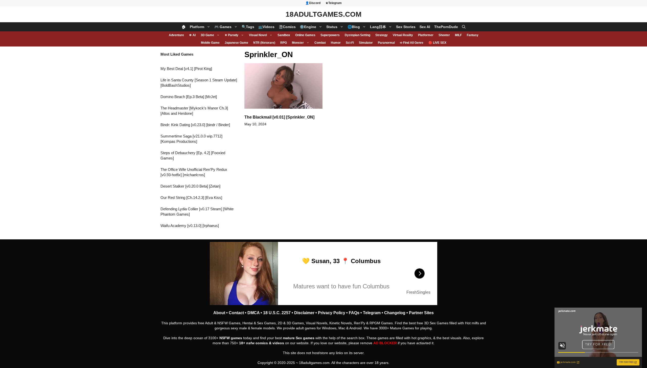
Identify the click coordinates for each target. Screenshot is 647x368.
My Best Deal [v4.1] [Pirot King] (186, 68)
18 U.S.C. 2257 (277, 313)
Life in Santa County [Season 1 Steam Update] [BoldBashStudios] (198, 82)
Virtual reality (403, 35)
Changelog (394, 313)
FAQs (354, 313)
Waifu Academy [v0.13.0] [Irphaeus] (189, 225)
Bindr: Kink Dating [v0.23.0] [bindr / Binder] (195, 125)
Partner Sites (421, 313)
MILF (458, 35)
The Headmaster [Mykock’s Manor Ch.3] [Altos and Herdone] (194, 111)
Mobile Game (210, 42)
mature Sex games (298, 338)
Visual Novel (258, 35)
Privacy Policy (331, 313)
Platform (197, 27)
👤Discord (312, 3)
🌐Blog (354, 27)
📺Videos (266, 27)
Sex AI (425, 27)
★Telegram (334, 3)
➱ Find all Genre (411, 42)
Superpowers (330, 35)
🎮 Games (223, 27)
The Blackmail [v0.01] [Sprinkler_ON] (279, 117)
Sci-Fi (350, 42)
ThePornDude (446, 27)
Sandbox (284, 35)
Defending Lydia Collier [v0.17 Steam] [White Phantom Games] (197, 211)
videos (278, 343)
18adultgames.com (314, 363)
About (219, 313)
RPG (283, 42)
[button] (464, 26)
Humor (336, 42)
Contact (236, 313)
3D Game (207, 35)
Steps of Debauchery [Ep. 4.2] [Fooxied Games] (192, 155)
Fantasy (472, 35)
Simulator (366, 42)
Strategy (381, 35)
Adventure (176, 35)
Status (331, 27)
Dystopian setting (357, 35)
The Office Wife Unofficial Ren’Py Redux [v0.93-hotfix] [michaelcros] (193, 172)
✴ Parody (231, 35)
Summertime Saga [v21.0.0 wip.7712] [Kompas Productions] (191, 139)
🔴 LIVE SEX (437, 42)
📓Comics (287, 27)
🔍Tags (248, 27)
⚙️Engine (308, 27)
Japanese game (236, 42)
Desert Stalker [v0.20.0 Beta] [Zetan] (190, 186)
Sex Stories (405, 27)
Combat (320, 42)
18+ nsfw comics (253, 343)
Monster (298, 42)
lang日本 (378, 27)
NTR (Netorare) (264, 42)
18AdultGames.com (323, 14)
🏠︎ (184, 27)
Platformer (425, 35)
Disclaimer (304, 313)
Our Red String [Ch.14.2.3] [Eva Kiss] (191, 197)
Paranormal (386, 42)
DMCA (253, 313)
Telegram (372, 313)
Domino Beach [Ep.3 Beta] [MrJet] (188, 97)
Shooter (444, 35)
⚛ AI (192, 35)
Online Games (305, 35)
